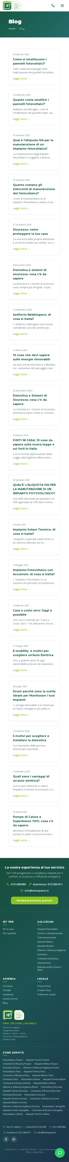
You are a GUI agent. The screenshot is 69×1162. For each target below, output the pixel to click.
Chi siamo (8, 986)
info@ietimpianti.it (37, 890)
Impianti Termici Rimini (54, 1079)
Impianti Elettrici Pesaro (46, 1063)
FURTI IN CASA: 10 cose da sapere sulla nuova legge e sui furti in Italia (33, 444)
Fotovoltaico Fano (12, 1071)
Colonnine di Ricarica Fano (16, 1075)
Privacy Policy (44, 986)
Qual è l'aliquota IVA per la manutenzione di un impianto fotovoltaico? (33, 144)
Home (12, 28)
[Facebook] (6, 1139)
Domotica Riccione (12, 1094)
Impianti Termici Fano (34, 1071)
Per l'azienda (9, 933)
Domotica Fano (10, 1079)
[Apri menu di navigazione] (62, 5)
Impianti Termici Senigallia (16, 1110)
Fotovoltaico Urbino (13, 1114)
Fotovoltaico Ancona (34, 1094)
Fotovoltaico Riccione (51, 1087)
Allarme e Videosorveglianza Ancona (21, 1106)
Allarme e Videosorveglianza (51, 950)
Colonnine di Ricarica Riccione (46, 1091)
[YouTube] (14, 1139)
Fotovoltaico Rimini (30, 1079)
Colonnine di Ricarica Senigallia (47, 1110)
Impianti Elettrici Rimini (44, 1083)
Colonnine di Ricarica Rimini (16, 1083)
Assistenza (8, 994)
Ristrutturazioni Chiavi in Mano (49, 968)
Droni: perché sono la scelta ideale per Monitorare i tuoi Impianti (34, 695)
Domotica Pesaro (11, 1067)
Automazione (44, 962)
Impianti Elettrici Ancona (15, 1102)
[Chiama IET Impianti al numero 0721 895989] (53, 5)
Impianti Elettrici (45, 941)
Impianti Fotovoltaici (47, 929)
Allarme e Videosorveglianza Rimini (20, 1087)
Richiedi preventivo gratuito (35, 900)
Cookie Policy (44, 990)
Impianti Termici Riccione (15, 1091)
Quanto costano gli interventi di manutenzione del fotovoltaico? (34, 189)
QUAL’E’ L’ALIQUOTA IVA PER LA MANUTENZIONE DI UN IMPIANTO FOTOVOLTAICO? (34, 489)
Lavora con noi (10, 998)
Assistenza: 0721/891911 (48, 884)
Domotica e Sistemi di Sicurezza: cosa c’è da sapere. (30, 400)
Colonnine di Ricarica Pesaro (17, 1063)
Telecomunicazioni (46, 937)
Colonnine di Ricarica (47, 958)
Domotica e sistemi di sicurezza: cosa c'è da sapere (30, 274)
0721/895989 (18, 884)
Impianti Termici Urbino (38, 1114)
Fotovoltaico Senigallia (53, 1106)
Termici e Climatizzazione (50, 933)
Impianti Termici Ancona (15, 1098)
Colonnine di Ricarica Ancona (44, 1098)
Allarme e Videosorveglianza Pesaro (41, 1067)
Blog (5, 1002)
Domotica (42, 954)
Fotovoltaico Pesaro (13, 1060)
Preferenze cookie (46, 994)
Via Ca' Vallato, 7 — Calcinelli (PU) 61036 (26, 1127)
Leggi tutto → (21, 78)
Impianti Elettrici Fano (43, 1075)
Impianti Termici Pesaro (38, 1060)
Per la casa (8, 929)
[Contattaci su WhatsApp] (60, 1153)
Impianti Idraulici (45, 945)
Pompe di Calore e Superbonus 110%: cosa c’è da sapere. (33, 821)
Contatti (7, 990)
